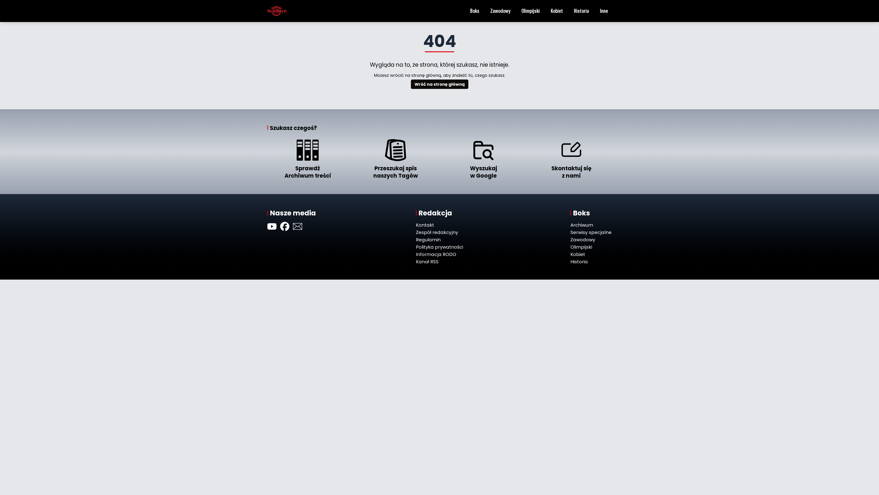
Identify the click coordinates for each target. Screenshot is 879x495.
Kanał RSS (427, 261)
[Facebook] (284, 226)
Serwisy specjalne (591, 232)
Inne (604, 10)
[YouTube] (272, 226)
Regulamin (428, 239)
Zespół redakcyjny (437, 232)
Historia (581, 10)
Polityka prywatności (439, 247)
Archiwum (581, 225)
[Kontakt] (297, 226)
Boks (474, 10)
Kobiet (557, 10)
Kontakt (425, 225)
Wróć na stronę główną (440, 84)
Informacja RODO (436, 254)
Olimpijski (530, 10)
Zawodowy (500, 10)
